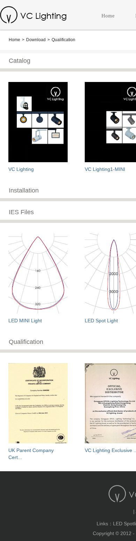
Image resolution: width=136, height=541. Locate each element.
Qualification (63, 39)
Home (108, 15)
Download (36, 39)
